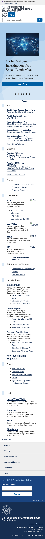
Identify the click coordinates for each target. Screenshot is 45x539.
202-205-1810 (36, 535)
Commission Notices (19, 187)
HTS (9, 200)
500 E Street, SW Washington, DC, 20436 (33, 530)
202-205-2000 (17, 535)
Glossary (11, 410)
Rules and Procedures (20, 190)
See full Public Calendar (16, 175)
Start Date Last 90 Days (21, 301)
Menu (12, 15)
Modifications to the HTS (20, 219)
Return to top (6, 439)
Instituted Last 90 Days (20, 324)
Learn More (22, 84)
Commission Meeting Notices (22, 184)
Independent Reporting (12, 462)
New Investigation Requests (16, 357)
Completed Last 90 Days (21, 304)
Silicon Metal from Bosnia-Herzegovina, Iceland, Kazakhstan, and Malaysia (21, 125)
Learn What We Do (16, 399)
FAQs (9, 420)
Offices (14, 377)
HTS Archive (15, 216)
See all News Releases (15, 144)
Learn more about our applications (20, 258)
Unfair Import (14, 308)
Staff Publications (18, 274)
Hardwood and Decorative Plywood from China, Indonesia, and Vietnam (20, 139)
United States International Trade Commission (20, 8)
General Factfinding (17, 332)
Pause (24, 101)
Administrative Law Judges (22, 374)
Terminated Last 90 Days (21, 327)
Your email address (9, 484)
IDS (8, 247)
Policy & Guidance (10, 456)
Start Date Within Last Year (22, 348)
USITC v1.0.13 (37, 500)
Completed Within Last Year (22, 351)
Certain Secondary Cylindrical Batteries (21, 132)
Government (8, 467)
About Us (7, 445)
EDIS (9, 236)
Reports (15, 271)
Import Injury (13, 284)
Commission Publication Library (23, 268)
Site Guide (12, 429)
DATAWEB (12, 223)
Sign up (17, 494)
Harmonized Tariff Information (17, 211)
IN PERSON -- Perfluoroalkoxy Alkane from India (21, 158)
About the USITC (18, 368)
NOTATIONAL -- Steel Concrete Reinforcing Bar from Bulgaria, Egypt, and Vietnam (20, 169)
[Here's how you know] (22, 2)
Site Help (7, 451)
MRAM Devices (12, 118)
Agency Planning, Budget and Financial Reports (21, 381)
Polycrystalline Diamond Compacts (20, 112)
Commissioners (18, 371)
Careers (6, 473)
